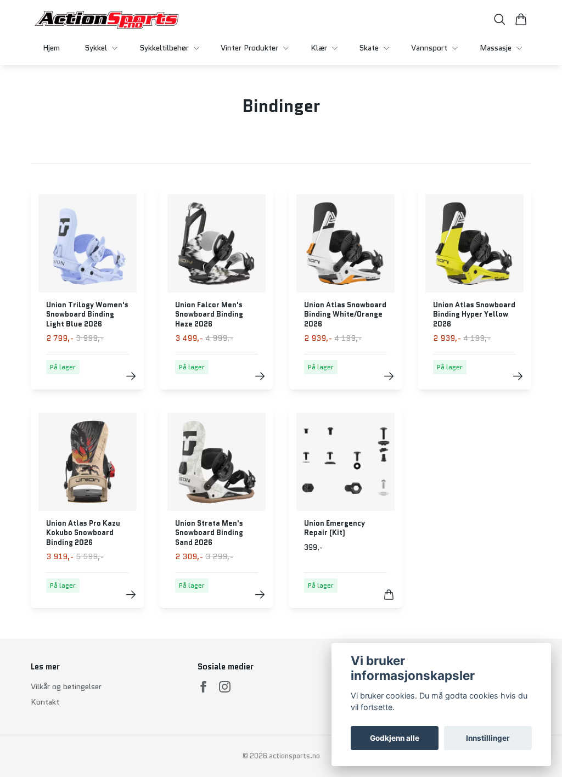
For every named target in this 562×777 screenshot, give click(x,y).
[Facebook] (203, 686)
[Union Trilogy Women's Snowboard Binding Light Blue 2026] (131, 376)
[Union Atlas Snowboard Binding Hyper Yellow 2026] (518, 376)
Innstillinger (488, 738)
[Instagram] (225, 686)
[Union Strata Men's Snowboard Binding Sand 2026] (260, 594)
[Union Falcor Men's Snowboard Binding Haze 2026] (260, 376)
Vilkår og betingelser (66, 686)
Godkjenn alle (394, 738)
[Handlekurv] (521, 19)
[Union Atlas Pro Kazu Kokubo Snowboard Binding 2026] (131, 594)
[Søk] (499, 19)
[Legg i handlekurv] (389, 594)
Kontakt (45, 701)
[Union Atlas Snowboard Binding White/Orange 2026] (389, 376)
